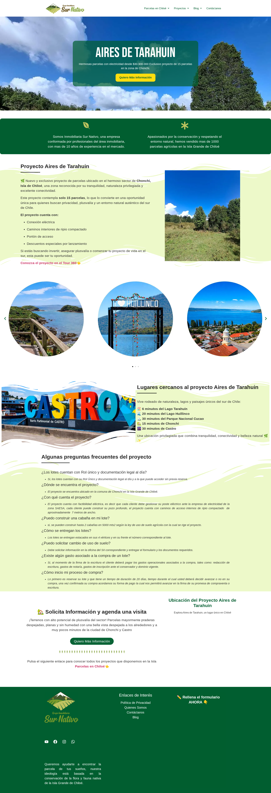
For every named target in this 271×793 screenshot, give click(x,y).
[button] (157, 8)
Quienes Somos (135, 707)
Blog (196, 8)
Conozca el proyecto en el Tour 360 (49, 263)
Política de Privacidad (136, 702)
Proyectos (180, 8)
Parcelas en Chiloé (155, 8)
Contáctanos (213, 8)
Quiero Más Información (135, 77)
